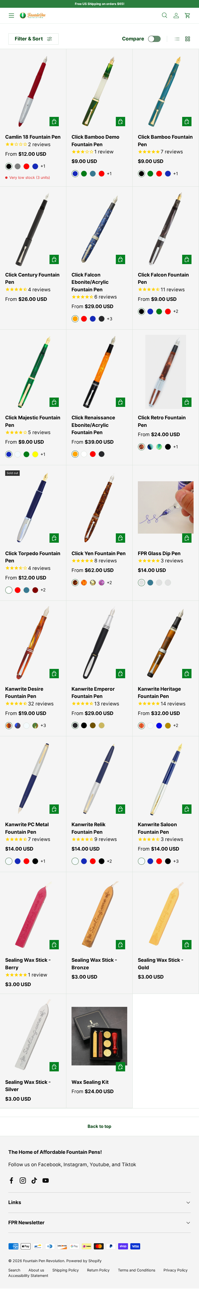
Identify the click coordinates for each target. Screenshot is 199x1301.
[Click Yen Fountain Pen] (99, 507)
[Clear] (18, 454)
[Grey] (18, 166)
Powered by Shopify (84, 1260)
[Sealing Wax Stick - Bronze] (99, 914)
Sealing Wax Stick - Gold (160, 964)
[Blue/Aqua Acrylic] (150, 447)
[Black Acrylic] (168, 447)
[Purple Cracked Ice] (101, 582)
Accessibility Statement (28, 1275)
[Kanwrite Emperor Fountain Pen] (99, 643)
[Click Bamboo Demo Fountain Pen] (99, 91)
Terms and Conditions (136, 1270)
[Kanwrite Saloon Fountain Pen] (166, 778)
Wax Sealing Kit (90, 1082)
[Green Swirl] (35, 726)
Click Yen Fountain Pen (99, 553)
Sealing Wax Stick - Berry (28, 964)
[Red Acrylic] (84, 319)
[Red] (26, 166)
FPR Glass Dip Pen (159, 553)
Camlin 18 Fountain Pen (33, 137)
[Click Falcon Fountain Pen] (166, 229)
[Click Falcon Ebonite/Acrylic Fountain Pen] (99, 229)
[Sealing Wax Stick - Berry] (33, 914)
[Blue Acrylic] (93, 319)
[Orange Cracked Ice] (84, 582)
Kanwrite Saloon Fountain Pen (157, 828)
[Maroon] (35, 590)
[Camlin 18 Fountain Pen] (33, 91)
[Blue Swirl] (18, 726)
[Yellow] (35, 454)
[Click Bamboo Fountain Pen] (166, 91)
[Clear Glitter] (168, 582)
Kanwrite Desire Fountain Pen (24, 692)
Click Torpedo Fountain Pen (32, 557)
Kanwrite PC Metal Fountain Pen (27, 828)
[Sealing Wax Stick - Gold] (166, 914)
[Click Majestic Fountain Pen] (33, 372)
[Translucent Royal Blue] (159, 726)
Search (14, 1270)
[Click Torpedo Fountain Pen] (33, 507)
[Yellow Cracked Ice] (93, 582)
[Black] (35, 861)
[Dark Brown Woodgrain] (93, 725)
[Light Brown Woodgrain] (101, 725)
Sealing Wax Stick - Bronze (94, 964)
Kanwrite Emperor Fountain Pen (93, 692)
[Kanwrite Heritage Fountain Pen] (166, 643)
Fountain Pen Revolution (43, 1260)
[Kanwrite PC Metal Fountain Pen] (33, 778)
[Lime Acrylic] (159, 447)
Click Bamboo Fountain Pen (165, 140)
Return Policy (98, 1270)
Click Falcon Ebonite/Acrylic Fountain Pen (90, 282)
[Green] (84, 174)
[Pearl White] (159, 582)
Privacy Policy (176, 1270)
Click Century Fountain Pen (32, 278)
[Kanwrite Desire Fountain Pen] (33, 643)
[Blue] (35, 166)
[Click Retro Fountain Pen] (166, 372)
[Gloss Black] (84, 725)
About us (36, 1270)
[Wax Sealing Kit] (99, 1036)
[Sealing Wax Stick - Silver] (33, 1036)
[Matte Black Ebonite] (101, 319)
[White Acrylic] (84, 454)
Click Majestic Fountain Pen (32, 421)
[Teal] (93, 174)
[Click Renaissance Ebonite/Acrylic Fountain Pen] (99, 372)
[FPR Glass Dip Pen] (166, 507)
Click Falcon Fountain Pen (163, 278)
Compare (133, 39)
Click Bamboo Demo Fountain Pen (95, 140)
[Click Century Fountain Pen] (33, 229)
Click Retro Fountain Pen (162, 421)
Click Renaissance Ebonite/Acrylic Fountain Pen (93, 425)
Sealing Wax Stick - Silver (28, 1086)
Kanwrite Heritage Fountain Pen (159, 692)
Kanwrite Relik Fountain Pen (88, 828)
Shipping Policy (65, 1270)
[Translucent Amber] (168, 726)
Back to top (99, 1126)
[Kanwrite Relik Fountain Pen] (99, 778)
